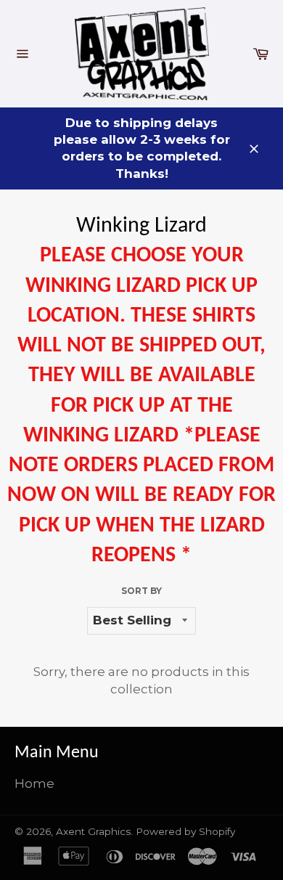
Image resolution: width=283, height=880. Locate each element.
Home (34, 783)
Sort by (141, 590)
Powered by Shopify (185, 831)
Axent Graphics (93, 831)
